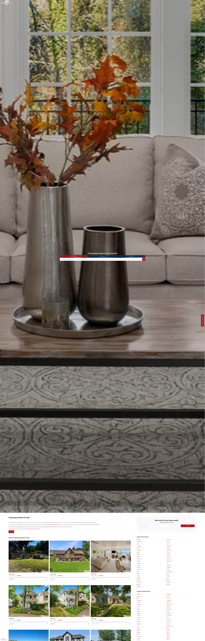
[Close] (110, 313)
